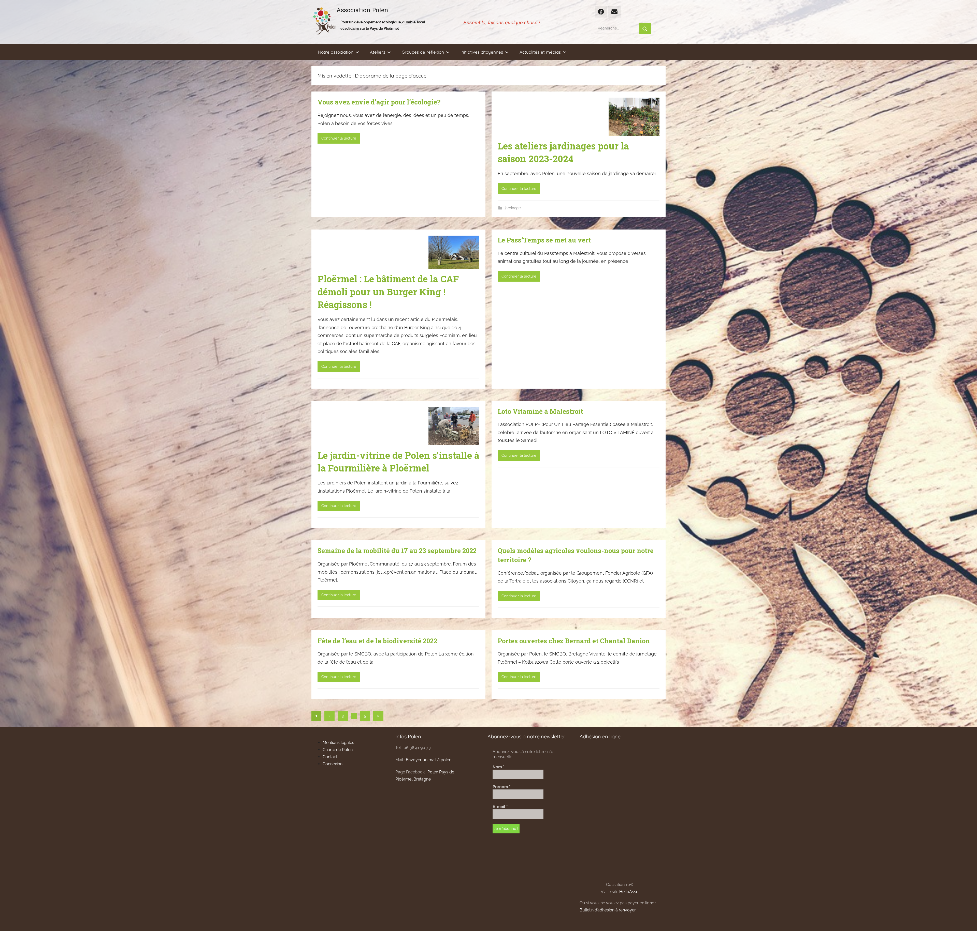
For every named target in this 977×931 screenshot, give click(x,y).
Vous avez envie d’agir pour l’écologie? (379, 102)
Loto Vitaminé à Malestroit (540, 411)
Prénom (502, 786)
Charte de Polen (338, 749)
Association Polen (362, 10)
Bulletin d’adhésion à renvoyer (608, 910)
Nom (499, 767)
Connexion (332, 763)
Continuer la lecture (338, 138)
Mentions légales (338, 742)
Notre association (335, 52)
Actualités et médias (540, 52)
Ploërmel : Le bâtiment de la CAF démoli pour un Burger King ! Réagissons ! (388, 292)
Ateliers (377, 52)
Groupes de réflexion (423, 52)
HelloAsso (629, 891)
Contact (330, 756)
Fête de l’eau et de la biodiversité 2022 (377, 640)
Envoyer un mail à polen (428, 759)
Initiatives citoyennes (482, 52)
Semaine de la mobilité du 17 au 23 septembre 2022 (397, 550)
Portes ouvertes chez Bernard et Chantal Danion (574, 640)
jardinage (513, 208)
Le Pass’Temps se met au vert (544, 240)
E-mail (500, 806)
